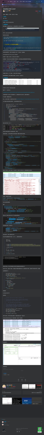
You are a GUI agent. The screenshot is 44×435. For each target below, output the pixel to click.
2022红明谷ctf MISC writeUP (9, 9)
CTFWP (6, 6)
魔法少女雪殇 (7, 10)
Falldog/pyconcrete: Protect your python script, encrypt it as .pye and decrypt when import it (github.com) (18, 92)
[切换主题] (42, 429)
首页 (3, 6)
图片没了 (5, 422)
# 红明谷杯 (5, 374)
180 (8, 386)
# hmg (8, 374)
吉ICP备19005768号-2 (18, 429)
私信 (40, 11)
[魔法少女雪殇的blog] (3, 429)
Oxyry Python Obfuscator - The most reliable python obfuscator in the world (27, 99)
